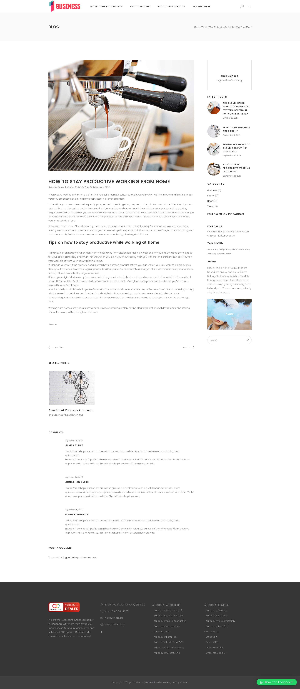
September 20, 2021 (232, 155)
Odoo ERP (211, 636)
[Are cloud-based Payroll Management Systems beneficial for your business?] (213, 107)
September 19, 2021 (74, 415)
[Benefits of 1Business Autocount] (72, 388)
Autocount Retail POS (165, 636)
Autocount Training (216, 610)
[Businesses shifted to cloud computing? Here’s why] (213, 149)
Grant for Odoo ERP (216, 652)
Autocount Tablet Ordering (169, 647)
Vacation (221, 253)
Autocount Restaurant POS (168, 642)
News (210, 201)
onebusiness (57, 187)
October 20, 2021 (230, 118)
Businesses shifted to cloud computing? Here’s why (237, 148)
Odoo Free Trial (214, 647)
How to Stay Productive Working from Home (236, 168)
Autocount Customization (220, 621)
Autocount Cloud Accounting (170, 621)
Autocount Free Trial (217, 626)
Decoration (212, 249)
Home (197, 27)
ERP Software (211, 631)
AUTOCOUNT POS (161, 631)
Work (228, 253)
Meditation (244, 249)
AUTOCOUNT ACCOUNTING (166, 605)
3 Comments (98, 187)
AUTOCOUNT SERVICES (216, 605)
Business (212, 190)
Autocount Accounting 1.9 (168, 610)
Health (235, 249)
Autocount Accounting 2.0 (168, 615)
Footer (211, 195)
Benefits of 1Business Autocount (71, 410)
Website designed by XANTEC (172, 682)
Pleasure (53, 324)
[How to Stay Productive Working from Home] (213, 169)
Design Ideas (225, 249)
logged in (68, 557)
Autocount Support (216, 615)
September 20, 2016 (73, 187)
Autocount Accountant (166, 626)
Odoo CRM (212, 642)
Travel (204, 27)
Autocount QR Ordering (167, 652)
